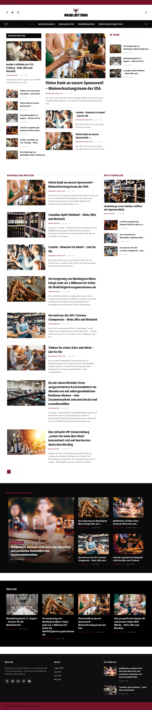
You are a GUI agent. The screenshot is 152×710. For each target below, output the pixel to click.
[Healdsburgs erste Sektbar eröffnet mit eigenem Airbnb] (124, 191)
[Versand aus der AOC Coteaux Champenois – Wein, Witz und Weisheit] (26, 325)
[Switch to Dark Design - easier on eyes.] (146, 12)
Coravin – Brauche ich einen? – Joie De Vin (90, 114)
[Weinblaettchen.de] (76, 12)
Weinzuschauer (46, 24)
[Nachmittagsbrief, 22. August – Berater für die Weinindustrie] (12, 118)
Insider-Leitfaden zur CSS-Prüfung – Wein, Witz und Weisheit (20, 68)
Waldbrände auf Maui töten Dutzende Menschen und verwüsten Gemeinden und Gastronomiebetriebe (40, 551)
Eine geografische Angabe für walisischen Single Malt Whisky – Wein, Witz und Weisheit (129, 623)
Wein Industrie (66, 24)
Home (31, 24)
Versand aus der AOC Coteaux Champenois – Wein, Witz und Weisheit (72, 317)
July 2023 (57, 672)
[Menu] (6, 24)
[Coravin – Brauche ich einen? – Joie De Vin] (59, 119)
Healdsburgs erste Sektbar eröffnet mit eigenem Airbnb (123, 208)
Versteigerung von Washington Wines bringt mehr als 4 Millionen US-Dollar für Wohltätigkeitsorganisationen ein (33, 154)
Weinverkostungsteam (111, 24)
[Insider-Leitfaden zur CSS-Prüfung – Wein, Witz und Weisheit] (23, 51)
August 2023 (58, 668)
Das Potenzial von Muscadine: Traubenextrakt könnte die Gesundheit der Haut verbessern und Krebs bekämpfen (131, 236)
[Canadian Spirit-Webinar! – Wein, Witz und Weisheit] (115, 73)
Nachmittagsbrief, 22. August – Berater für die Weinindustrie (30, 117)
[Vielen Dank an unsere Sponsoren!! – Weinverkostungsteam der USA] (12, 105)
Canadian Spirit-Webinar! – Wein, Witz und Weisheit (134, 72)
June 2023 (57, 675)
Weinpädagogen (86, 24)
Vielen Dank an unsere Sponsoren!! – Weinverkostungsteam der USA (30, 104)
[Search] (146, 24)
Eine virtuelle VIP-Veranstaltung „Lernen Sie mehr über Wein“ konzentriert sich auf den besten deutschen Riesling (69, 438)
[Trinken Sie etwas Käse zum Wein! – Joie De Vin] (12, 93)
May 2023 (57, 679)
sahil (12, 559)
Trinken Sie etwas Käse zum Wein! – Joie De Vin (30, 92)
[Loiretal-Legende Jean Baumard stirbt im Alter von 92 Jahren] (12, 130)
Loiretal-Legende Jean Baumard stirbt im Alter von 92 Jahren (30, 129)
